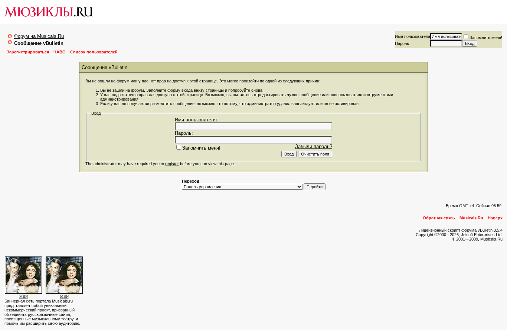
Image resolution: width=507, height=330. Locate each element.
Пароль (402, 43)
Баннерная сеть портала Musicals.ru (38, 301)
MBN (23, 296)
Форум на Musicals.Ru (39, 36)
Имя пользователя (412, 36)
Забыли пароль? (313, 146)
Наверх (495, 218)
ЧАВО (59, 52)
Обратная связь (439, 218)
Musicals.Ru (471, 218)
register (172, 163)
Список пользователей (94, 52)
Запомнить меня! (486, 37)
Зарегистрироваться (28, 52)
